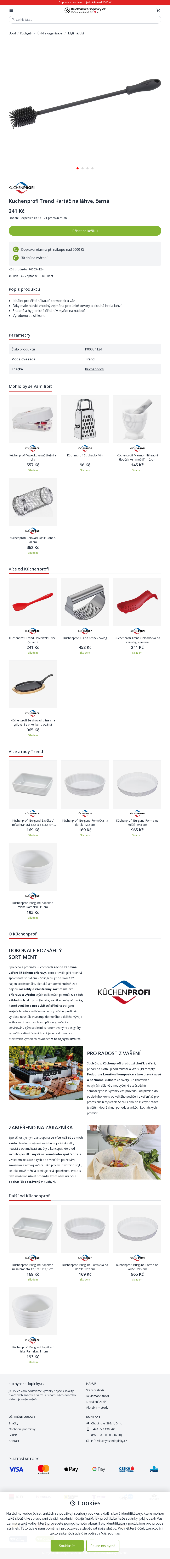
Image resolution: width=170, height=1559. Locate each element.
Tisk (15, 276)
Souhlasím (67, 1545)
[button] (77, 166)
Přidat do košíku (85, 231)
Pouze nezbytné (102, 1545)
